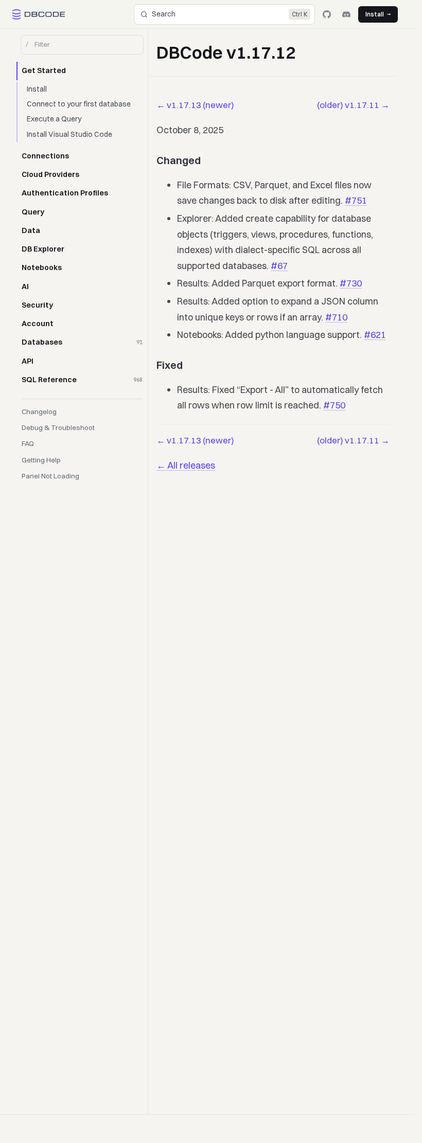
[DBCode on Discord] (346, 14)
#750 (334, 405)
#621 (375, 335)
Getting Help (41, 460)
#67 (279, 266)
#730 (351, 283)
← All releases (185, 465)
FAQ (28, 443)
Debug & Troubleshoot (58, 427)
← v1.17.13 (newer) (195, 104)
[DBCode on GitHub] (327, 14)
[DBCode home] (38, 14)
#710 (336, 317)
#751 (356, 200)
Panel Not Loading (50, 476)
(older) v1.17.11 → (353, 104)
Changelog (39, 411)
